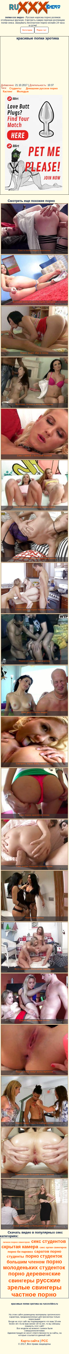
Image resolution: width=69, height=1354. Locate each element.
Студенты (15, 88)
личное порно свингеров (16, 1242)
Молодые (23, 91)
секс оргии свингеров (53, 1247)
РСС (44, 1341)
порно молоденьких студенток (34, 1264)
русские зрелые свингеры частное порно (34, 1287)
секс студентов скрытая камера (34, 1244)
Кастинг (7, 91)
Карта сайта (30, 1341)
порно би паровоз (20, 1251)
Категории (27, 30)
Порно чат (41, 30)
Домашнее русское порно (42, 88)
